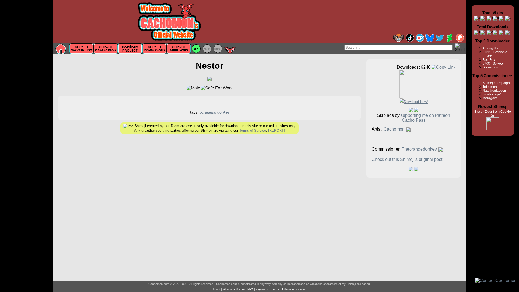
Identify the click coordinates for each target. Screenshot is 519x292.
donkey (223, 112)
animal (210, 112)
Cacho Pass (413, 120)
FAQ (250, 289)
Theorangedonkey (420, 149)
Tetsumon (490, 87)
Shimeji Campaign (496, 83)
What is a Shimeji (234, 289)
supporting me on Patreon (425, 115)
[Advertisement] (26, 86)
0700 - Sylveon (494, 63)
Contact (301, 289)
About (216, 289)
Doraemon (490, 67)
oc (202, 112)
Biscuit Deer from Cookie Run (492, 113)
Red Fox (489, 60)
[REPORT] (276, 130)
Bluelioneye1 (492, 94)
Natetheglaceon (494, 90)
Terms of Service (252, 130)
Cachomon (394, 129)
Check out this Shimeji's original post (407, 159)
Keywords (262, 289)
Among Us (490, 48)
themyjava (490, 98)
